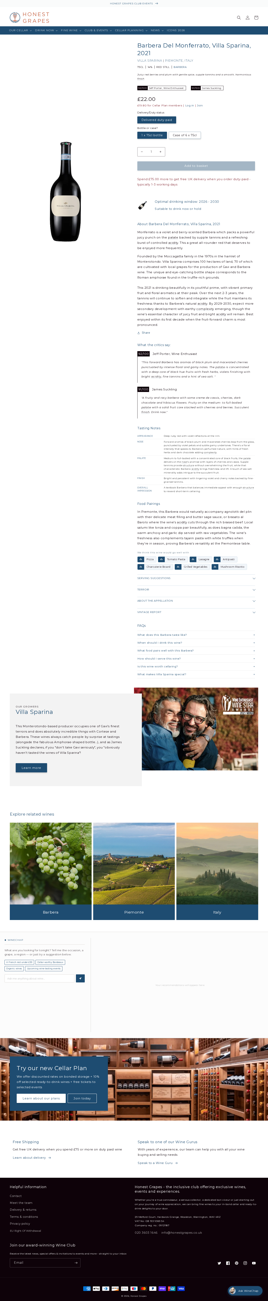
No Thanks (95, 680)
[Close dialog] (205, 612)
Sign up (95, 667)
